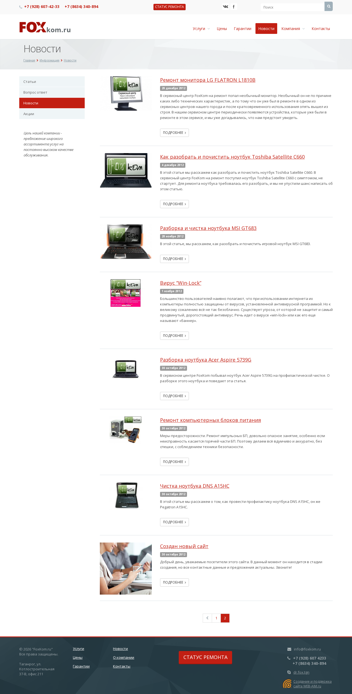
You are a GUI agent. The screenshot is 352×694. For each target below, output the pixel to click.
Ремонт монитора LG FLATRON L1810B (207, 80)
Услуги (200, 28)
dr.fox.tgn (301, 672)
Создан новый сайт (184, 546)
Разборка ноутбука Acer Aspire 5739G (205, 359)
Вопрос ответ (35, 92)
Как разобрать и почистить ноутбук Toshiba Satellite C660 (232, 156)
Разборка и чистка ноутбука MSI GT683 (208, 228)
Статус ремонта (169, 6)
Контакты (321, 28)
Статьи (29, 81)
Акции (28, 113)
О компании (123, 657)
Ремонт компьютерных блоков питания (210, 420)
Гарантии (242, 28)
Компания (291, 28)
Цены (222, 28)
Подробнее (174, 132)
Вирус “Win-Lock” (180, 283)
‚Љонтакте (225, 6)
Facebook (233, 6)
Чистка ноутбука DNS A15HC (194, 485)
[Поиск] (328, 6)
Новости (266, 28)
